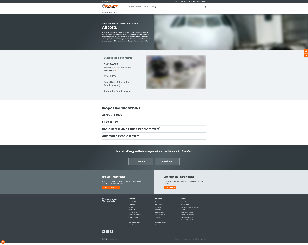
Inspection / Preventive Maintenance (190, 209)
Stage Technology (159, 214)
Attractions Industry (160, 216)
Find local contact (109, 189)
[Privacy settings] (3, 242)
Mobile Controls (132, 227)
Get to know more (109, 78)
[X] (107, 233)
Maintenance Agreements (187, 219)
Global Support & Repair (187, 214)
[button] (118, 57)
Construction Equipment (161, 227)
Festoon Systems (132, 206)
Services (146, 7)
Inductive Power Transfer (134, 216)
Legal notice (203, 241)
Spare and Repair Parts (187, 222)
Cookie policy (178, 241)
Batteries (130, 222)
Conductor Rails (132, 204)
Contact (176, 1)
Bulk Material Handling (160, 224)
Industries (139, 7)
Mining (156, 222)
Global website (195, 241)
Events (181, 1)
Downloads (203, 1)
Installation (184, 204)
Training (183, 211)
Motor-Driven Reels (133, 214)
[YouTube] (111, 233)
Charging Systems (133, 219)
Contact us (169, 189)
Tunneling (157, 219)
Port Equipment (159, 206)
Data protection (186, 241)
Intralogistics (158, 209)
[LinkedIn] (103, 233)
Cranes (156, 204)
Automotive (158, 211)
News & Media (187, 1)
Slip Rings (130, 209)
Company (153, 7)
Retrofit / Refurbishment (187, 216)
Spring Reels (131, 211)
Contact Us (141, 163)
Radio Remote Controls (134, 224)
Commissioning (185, 206)
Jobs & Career (196, 1)
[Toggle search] (205, 7)
